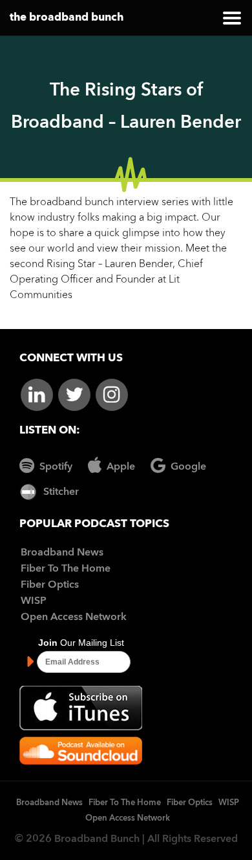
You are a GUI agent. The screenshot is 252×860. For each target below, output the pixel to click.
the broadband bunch (66, 17)
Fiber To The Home (65, 569)
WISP (34, 601)
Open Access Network (74, 617)
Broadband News (62, 553)
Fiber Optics (50, 585)
